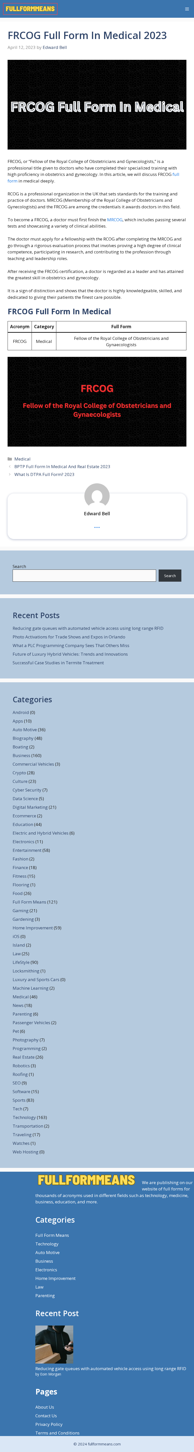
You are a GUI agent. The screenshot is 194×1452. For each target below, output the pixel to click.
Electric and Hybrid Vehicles (40, 833)
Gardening (23, 919)
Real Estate (24, 1057)
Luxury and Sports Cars (36, 979)
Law (17, 954)
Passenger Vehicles (31, 1022)
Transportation (28, 1126)
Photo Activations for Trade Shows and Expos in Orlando (69, 637)
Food (18, 893)
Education (23, 824)
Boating (20, 747)
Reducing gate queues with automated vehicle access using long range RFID (88, 628)
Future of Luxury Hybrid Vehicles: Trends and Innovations (70, 654)
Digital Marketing (30, 807)
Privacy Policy (49, 1424)
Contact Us (46, 1416)
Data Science (25, 798)
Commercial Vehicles (33, 764)
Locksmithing (26, 971)
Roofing (20, 1074)
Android (21, 712)
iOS (16, 936)
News (18, 1005)
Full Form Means (29, 902)
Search (19, 566)
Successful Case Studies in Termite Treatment (58, 663)
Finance (20, 867)
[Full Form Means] (30, 9)
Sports (19, 1100)
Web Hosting (25, 1152)
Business (21, 755)
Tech (17, 1109)
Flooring (21, 885)
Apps (18, 721)
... (97, 525)
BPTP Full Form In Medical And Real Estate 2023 (62, 466)
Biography (23, 738)
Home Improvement (33, 928)
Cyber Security (27, 790)
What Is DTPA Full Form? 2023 (44, 474)
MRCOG (115, 220)
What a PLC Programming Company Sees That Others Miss (71, 645)
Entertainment (27, 850)
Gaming (21, 910)
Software (21, 1091)
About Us (44, 1407)
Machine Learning (30, 988)
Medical (22, 459)
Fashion (20, 859)
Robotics (21, 1066)
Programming (27, 1048)
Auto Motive (25, 729)
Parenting (22, 1014)
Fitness (20, 876)
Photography (26, 1040)
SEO (17, 1083)
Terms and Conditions (57, 1433)
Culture (20, 781)
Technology (24, 1117)
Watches (21, 1143)
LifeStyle (21, 962)
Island (19, 945)
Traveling (22, 1134)
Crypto (19, 773)
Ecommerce (24, 816)
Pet (16, 1031)
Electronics (23, 841)
